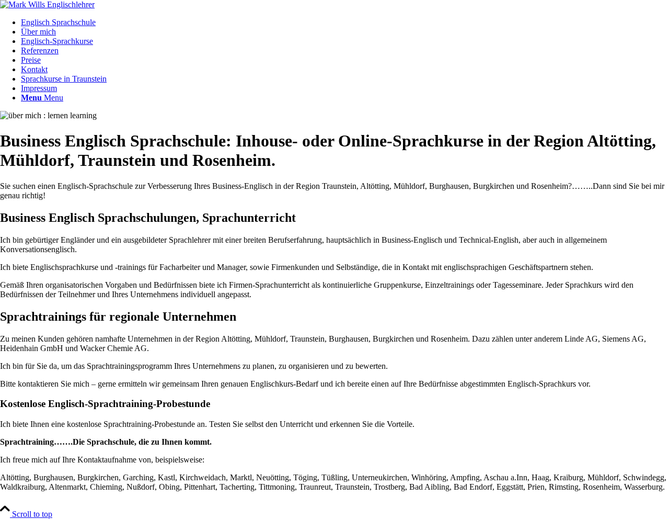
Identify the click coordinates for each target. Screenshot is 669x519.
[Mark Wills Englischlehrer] (47, 4)
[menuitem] (345, 22)
